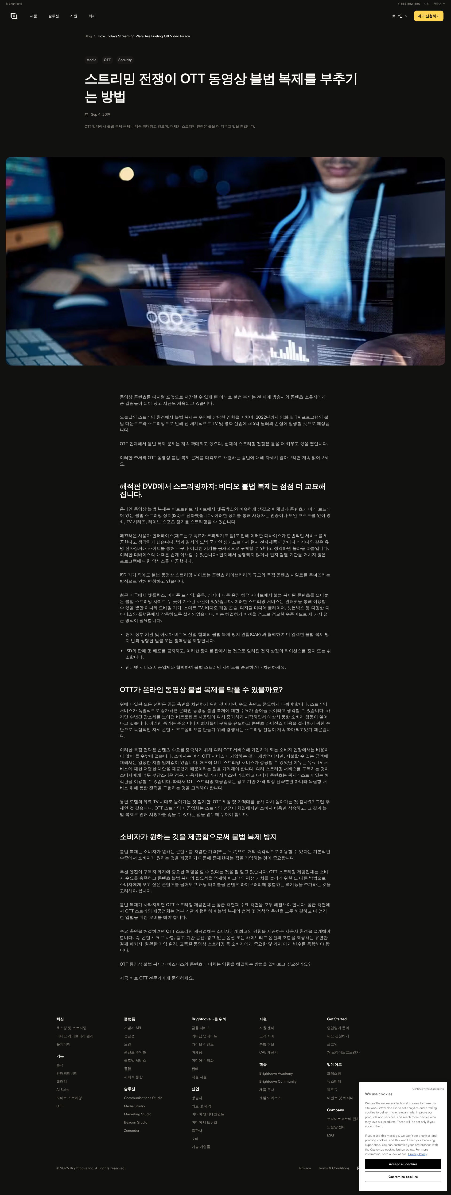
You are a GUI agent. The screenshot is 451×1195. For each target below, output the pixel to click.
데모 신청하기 (429, 16)
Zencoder (132, 1130)
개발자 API (132, 1028)
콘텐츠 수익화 (135, 1052)
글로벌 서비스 (135, 1060)
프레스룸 (334, 1073)
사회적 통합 (133, 1077)
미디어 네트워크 (204, 1122)
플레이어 (63, 1044)
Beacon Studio (136, 1122)
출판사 (197, 1130)
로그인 (332, 1044)
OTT (59, 1106)
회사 (92, 16)
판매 (195, 1069)
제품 (33, 16)
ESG (330, 1135)
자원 (73, 16)
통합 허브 (266, 1044)
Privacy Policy (417, 1154)
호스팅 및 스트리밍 (71, 1028)
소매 (195, 1139)
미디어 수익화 (203, 1060)
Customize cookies (403, 1177)
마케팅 (197, 1052)
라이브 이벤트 (203, 1044)
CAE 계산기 (268, 1052)
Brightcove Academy (276, 1073)
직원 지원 (199, 1077)
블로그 (332, 1090)
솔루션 (53, 16)
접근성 (129, 1036)
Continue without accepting (428, 1088)
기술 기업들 (201, 1147)
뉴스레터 (334, 1081)
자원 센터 (266, 1028)
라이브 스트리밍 (69, 1098)
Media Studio (134, 1106)
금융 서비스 (201, 1028)
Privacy (305, 1168)
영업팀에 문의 (338, 1028)
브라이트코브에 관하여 (345, 1119)
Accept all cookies (403, 1164)
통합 (127, 1069)
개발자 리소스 (270, 1098)
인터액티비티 (67, 1073)
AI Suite (62, 1090)
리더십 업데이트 (204, 1036)
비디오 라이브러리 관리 (74, 1036)
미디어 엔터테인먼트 (208, 1114)
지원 (426, 3)
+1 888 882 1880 (408, 3)
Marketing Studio (138, 1114)
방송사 (197, 1098)
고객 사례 (266, 1036)
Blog (88, 36)
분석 (59, 1065)
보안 (127, 1044)
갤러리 (61, 1081)
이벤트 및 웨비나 (340, 1098)
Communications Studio (143, 1098)
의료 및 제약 (201, 1106)
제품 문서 (266, 1090)
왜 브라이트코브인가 (343, 1052)
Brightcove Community (277, 1081)
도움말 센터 (336, 1127)
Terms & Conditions (334, 1168)
